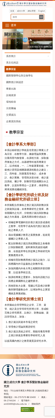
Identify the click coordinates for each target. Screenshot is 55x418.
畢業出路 (11, 88)
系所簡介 (11, 56)
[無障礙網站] (27, 409)
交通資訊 (11, 114)
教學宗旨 (11, 69)
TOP (47, 356)
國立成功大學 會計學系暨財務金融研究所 (27, 4)
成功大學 (21, 11)
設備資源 (11, 95)
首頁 (12, 11)
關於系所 (39, 47)
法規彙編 (11, 108)
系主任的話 (12, 62)
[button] (27, 25)
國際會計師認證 (14, 82)
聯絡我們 (36, 404)
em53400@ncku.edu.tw (15, 404)
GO (41, 17)
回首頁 (31, 47)
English (41, 11)
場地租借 (11, 101)
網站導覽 (32, 11)
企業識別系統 (13, 121)
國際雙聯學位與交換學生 (19, 75)
